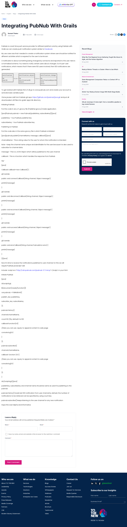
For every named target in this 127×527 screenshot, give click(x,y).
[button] (94, 5)
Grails (4, 19)
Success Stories (50, 487)
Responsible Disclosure (74, 497)
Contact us (106, 4)
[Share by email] (116, 34)
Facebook (48, 49)
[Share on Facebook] (124, 34)
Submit (87, 169)
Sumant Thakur (13, 33)
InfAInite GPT (66, 4)
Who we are (26, 5)
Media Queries (71, 493)
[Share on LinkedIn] (119, 34)
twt (96, 483)
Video (47, 514)
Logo (11, 4)
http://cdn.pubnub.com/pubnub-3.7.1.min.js (33, 270)
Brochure (48, 507)
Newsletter (48, 500)
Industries (26, 493)
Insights (9, 13)
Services (26, 483)
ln (92, 483)
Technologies (28, 487)
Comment (8, 438)
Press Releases (6, 500)
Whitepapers (49, 490)
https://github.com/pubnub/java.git (46, 97)
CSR (2, 510)
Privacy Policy (92, 155)
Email (42, 425)
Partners (4, 507)
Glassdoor (107, 483)
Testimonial (49, 510)
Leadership (5, 487)
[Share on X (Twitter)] (121, 34)
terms (110, 155)
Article (47, 503)
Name (7, 425)
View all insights (87, 112)
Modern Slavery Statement (10, 514)
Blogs (14, 13)
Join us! (69, 487)
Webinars (48, 493)
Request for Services (74, 490)
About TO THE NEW (7, 483)
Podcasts (48, 497)
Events (3, 493)
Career (69, 483)
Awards (3, 490)
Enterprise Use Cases (30, 497)
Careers (117, 4)
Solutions (26, 490)
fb (99, 483)
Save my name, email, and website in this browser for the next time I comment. (34, 434)
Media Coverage (7, 503)
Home (3, 13)
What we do (45, 5)
